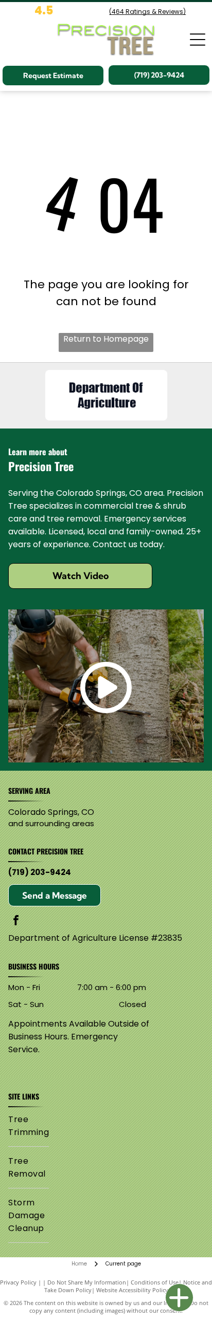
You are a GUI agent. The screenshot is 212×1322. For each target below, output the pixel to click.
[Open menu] (197, 39)
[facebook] (16, 921)
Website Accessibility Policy (132, 1290)
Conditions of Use (155, 1282)
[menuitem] (28, 1126)
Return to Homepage (106, 339)
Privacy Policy (18, 1282)
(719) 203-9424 (39, 872)
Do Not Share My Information (86, 1282)
